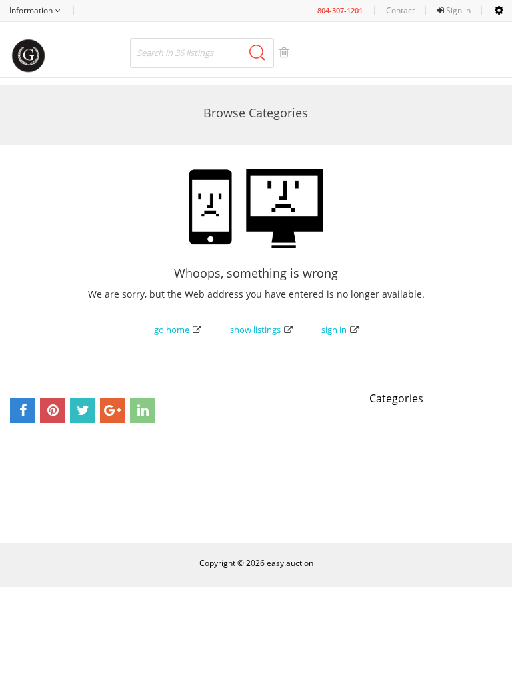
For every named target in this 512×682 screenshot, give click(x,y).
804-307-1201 (340, 10)
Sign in (457, 10)
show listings (255, 330)
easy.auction (290, 563)
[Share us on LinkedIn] (142, 410)
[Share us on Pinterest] (52, 410)
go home (171, 330)
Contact (400, 10)
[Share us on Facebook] (22, 410)
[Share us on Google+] (112, 410)
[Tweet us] (82, 410)
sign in (334, 330)
